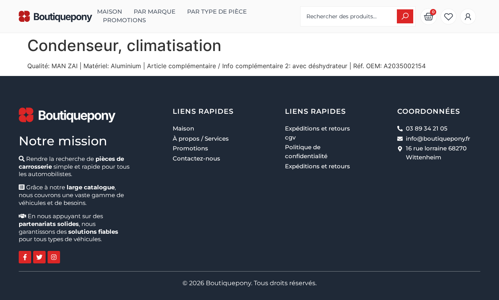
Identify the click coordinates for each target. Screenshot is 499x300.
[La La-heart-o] (449, 17)
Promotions (124, 20)
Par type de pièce (217, 11)
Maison (109, 11)
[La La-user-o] (468, 17)
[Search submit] (405, 16)
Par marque (154, 11)
